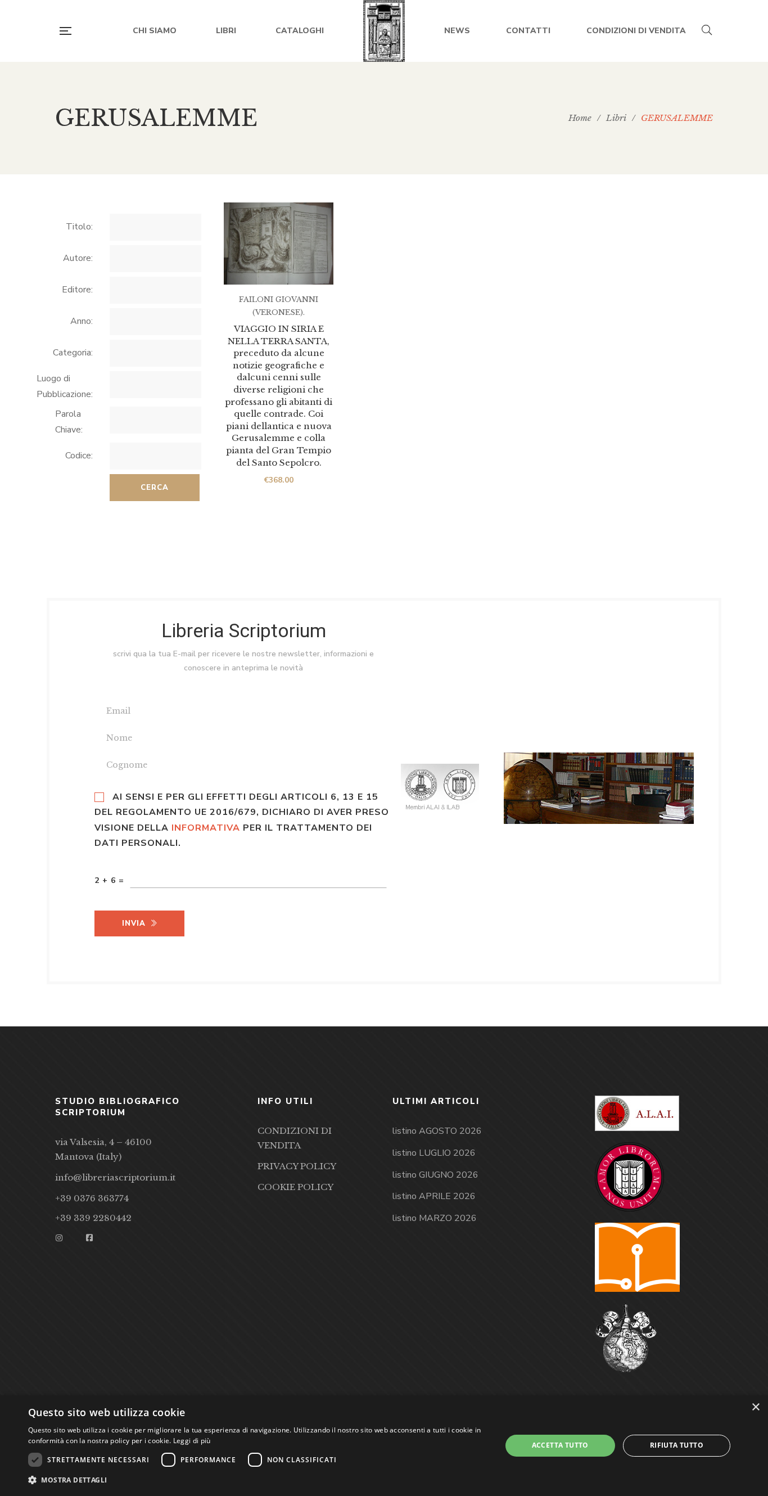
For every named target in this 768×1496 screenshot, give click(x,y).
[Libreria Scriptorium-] (384, 31)
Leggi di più (192, 1440)
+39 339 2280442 (93, 1218)
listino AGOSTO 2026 (437, 1131)
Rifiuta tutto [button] (676, 1445)
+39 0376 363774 (92, 1198)
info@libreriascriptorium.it (115, 1177)
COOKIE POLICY (295, 1187)
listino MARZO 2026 (434, 1218)
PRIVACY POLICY (296, 1166)
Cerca (155, 488)
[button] (257, 1480)
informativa (205, 828)
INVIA (134, 923)
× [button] (755, 1407)
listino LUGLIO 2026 (434, 1153)
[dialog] (384, 1445)
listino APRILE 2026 (434, 1196)
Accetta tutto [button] (560, 1445)
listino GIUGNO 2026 (435, 1175)
